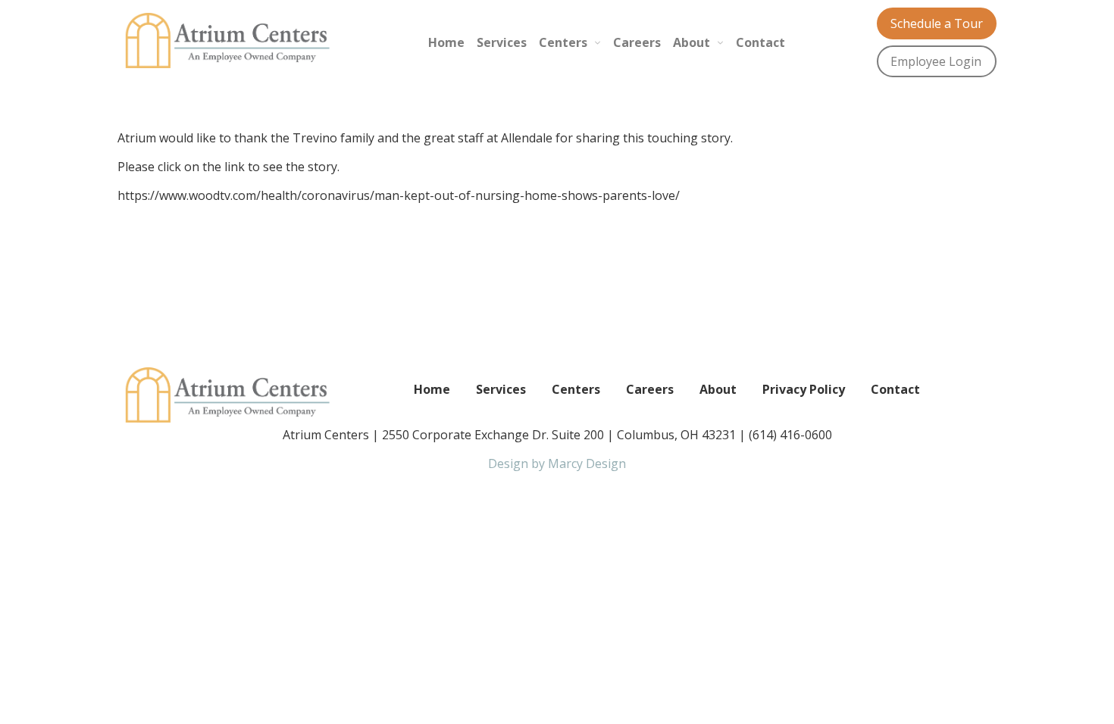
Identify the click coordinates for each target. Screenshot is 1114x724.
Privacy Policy (803, 389)
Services (502, 42)
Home (446, 42)
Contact (760, 42)
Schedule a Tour (936, 23)
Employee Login (935, 61)
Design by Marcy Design (557, 463)
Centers (563, 42)
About (691, 42)
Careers (637, 42)
